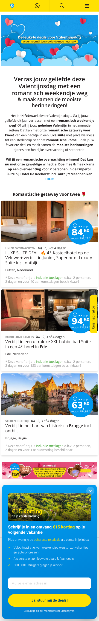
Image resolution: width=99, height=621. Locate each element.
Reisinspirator (93, 317)
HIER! (49, 179)
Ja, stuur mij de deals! (49, 600)
